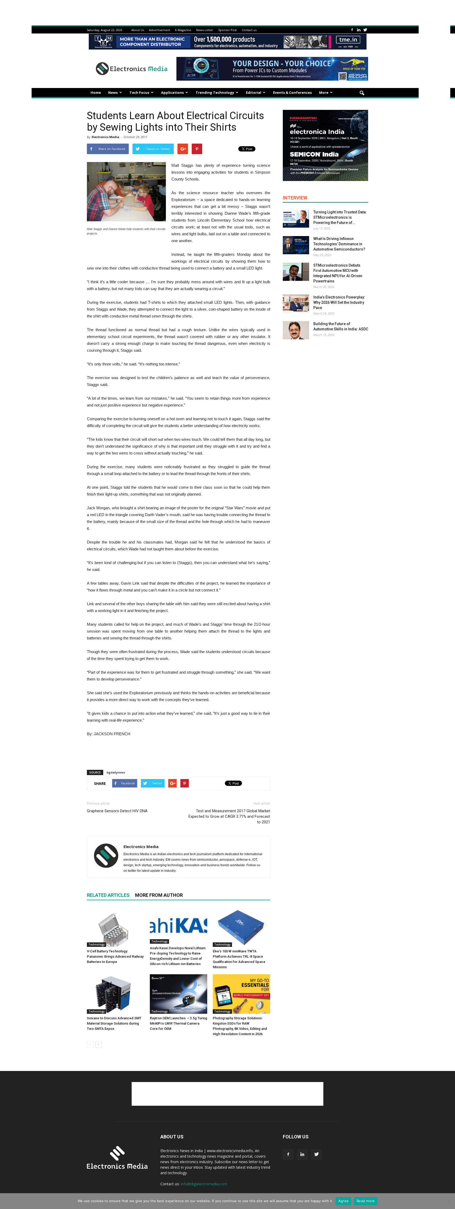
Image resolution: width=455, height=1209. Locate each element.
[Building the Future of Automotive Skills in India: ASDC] (296, 330)
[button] (361, 93)
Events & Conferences (292, 92)
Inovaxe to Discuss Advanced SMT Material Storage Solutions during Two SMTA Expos (114, 1023)
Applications (172, 92)
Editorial (253, 92)
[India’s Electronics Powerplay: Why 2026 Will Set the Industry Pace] (296, 304)
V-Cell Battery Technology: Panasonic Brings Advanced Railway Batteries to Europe (115, 956)
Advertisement (159, 30)
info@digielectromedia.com (204, 1183)
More (323, 92)
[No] (448, 1201)
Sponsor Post (227, 30)
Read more (366, 1201)
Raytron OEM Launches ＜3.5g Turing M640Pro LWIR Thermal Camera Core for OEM (178, 1023)
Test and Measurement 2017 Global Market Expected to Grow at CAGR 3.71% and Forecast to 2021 (229, 816)
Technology (96, 944)
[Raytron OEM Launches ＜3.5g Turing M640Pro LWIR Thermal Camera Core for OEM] (178, 994)
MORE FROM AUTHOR (159, 895)
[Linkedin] (359, 29)
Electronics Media (105, 137)
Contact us (249, 30)
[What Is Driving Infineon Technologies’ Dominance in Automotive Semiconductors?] (296, 245)
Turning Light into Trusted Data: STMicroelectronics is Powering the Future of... (340, 217)
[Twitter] (365, 29)
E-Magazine (183, 30)
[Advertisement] (178, 752)
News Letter (204, 30)
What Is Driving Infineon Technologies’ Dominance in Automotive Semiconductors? (339, 244)
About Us (137, 30)
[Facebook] (352, 29)
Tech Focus (139, 92)
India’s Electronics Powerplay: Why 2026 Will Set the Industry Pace (339, 302)
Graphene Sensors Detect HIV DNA (117, 811)
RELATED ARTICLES (108, 895)
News (113, 92)
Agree (343, 1201)
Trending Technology (215, 92)
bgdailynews (116, 772)
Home (96, 92)
